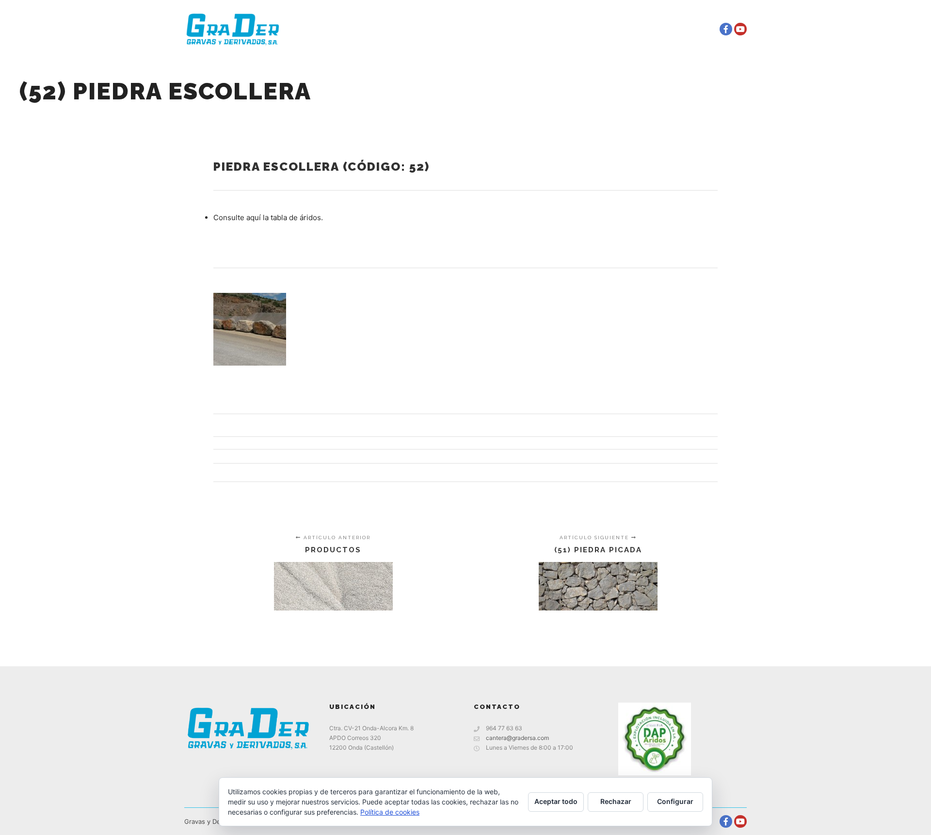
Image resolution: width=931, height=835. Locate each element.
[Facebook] (726, 29)
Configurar (675, 801)
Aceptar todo (556, 801)
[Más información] (696, 29)
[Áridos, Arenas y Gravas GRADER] (232, 29)
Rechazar (615, 801)
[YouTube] (740, 29)
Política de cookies (389, 812)
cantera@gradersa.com (517, 737)
